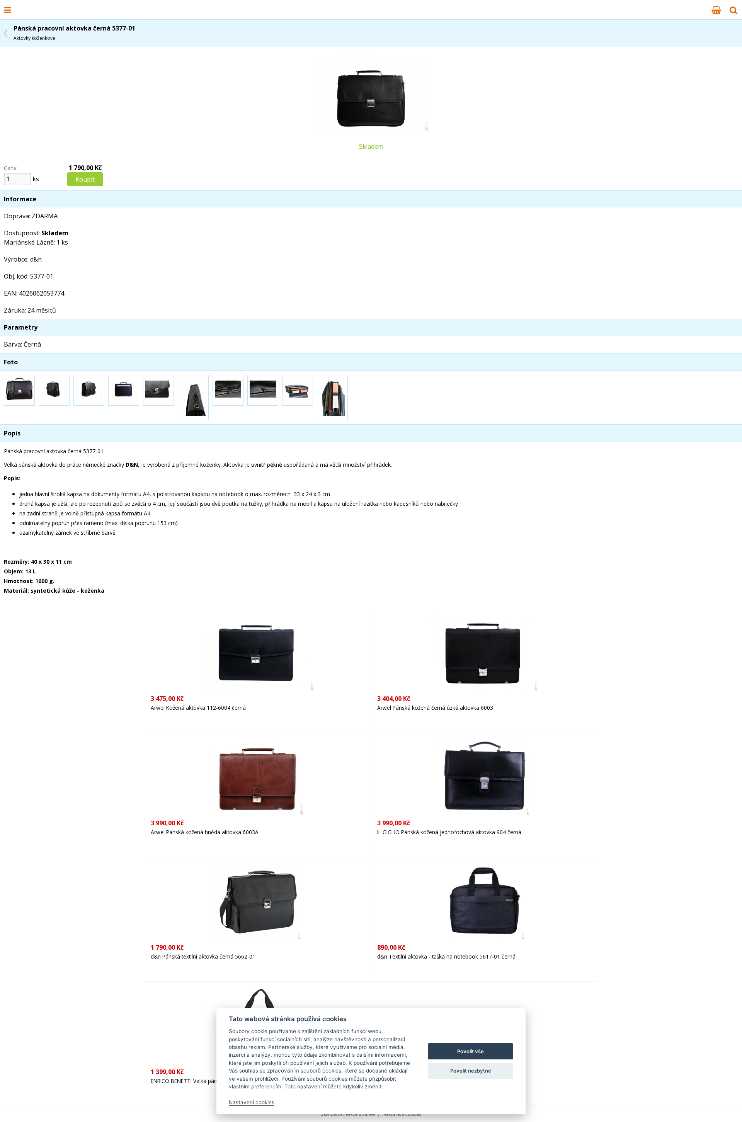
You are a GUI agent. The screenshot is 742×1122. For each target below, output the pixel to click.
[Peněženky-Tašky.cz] (20, 5)
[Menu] (7, 9)
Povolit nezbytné (470, 1071)
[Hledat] (733, 9)
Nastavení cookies (251, 1102)
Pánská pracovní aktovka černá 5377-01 (74, 32)
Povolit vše (470, 1051)
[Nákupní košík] (716, 9)
